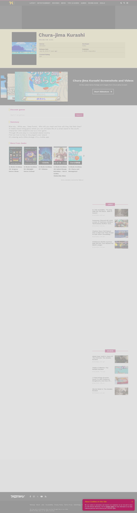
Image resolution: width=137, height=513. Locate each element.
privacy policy (110, 506)
